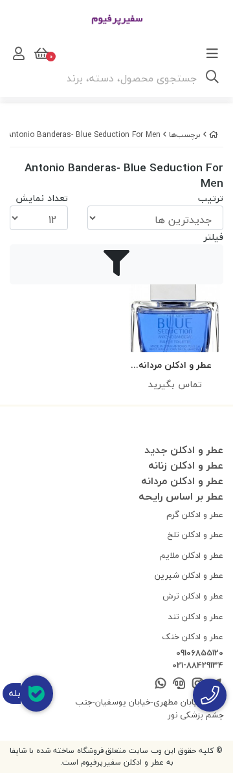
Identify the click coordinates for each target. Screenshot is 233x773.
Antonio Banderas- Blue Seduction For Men (83, 135)
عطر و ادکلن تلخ (195, 534)
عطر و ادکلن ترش (192, 596)
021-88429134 (197, 665)
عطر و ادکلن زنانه (185, 465)
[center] (212, 78)
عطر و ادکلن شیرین (189, 575)
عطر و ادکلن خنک (192, 637)
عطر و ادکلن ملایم (191, 555)
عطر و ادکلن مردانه (182, 481)
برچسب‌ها (185, 135)
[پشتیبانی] (179, 684)
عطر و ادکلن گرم (194, 514)
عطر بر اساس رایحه (181, 496)
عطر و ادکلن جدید (183, 450)
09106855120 (199, 653)
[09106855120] (210, 695)
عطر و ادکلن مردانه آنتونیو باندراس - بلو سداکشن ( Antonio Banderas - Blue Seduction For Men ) (175, 365)
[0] (40, 53)
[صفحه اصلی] (213, 135)
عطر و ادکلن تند (195, 616)
